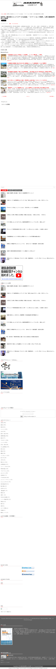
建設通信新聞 (10, 655)
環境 (2, 492)
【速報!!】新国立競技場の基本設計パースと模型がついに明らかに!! (20, 251)
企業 (2, 422)
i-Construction (4, 477)
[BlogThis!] (3, 49)
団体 (2, 427)
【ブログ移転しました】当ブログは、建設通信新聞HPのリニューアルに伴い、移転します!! (25, 222)
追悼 (2, 506)
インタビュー (4, 455)
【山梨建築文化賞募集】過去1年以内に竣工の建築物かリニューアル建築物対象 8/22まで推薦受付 (26, 63)
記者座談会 (3, 464)
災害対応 (3, 475)
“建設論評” (3, 490)
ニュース (3, 442)
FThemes (14, 668)
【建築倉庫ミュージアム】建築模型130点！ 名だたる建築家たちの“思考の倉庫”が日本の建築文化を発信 (28, 87)
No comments (15, 23)
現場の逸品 (3, 468)
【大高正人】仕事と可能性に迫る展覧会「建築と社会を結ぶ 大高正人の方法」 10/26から (26, 214)
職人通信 (3, 486)
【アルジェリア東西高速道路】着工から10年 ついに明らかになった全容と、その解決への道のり (27, 229)
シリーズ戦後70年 (5, 499)
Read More (9, 60)
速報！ (2, 495)
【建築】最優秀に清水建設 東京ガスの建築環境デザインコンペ (20, 193)
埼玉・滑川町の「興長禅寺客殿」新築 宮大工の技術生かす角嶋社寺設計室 (22, 336)
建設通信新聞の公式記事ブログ (27, 666)
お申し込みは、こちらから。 (23, 633)
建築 (5, 13)
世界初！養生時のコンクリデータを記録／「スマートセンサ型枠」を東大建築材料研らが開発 (28, 17)
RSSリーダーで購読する (6, 611)
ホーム (28, 96)
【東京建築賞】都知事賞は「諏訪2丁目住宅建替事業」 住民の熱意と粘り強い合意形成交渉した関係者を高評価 (29, 71)
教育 (2, 438)
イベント (3, 429)
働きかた (3, 462)
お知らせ (3, 488)
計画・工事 (3, 444)
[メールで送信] (1, 49)
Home (2, 13)
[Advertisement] (28, 9)
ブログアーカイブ (17, 190)
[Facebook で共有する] (6, 49)
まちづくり (3, 473)
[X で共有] (4, 49)
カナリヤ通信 (4, 508)
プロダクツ (3, 440)
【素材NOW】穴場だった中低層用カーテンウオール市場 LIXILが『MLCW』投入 (23, 344)
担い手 (2, 457)
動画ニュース (4, 512)
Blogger (30, 619)
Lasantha (25, 668)
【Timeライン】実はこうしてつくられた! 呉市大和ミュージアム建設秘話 (22, 207)
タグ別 (10, 190)
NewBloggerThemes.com (43, 668)
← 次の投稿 (3, 96)
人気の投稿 (4, 190)
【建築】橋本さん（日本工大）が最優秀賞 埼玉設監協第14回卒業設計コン (22, 315)
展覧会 (2, 501)
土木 (2, 431)
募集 (2, 451)
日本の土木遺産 (4, 497)
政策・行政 (3, 433)
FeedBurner (29, 416)
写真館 (2, 510)
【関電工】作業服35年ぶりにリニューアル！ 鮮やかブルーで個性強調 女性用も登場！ (25, 243)
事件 (2, 503)
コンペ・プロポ (4, 466)
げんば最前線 (4, 446)
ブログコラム (4, 471)
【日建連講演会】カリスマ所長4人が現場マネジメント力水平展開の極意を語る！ (23, 236)
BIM (1, 449)
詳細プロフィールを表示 (5, 662)
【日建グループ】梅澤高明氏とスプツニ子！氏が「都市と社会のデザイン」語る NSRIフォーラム (27, 200)
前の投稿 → (52, 96)
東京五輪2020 (4, 484)
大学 (2, 460)
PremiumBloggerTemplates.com (32, 668)
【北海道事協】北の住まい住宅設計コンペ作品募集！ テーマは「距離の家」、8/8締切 (24, 54)
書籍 (2, 453)
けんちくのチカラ (5, 481)
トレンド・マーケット (5, 479)
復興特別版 (3, 435)
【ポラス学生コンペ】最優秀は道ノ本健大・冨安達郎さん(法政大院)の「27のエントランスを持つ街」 (27, 80)
